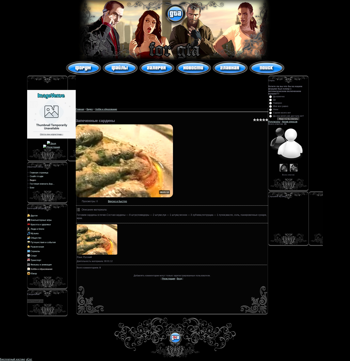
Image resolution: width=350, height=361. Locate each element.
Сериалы (35, 251)
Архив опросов (289, 121)
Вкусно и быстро (117, 201)
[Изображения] (97, 239)
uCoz (29, 359)
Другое (34, 215)
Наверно (277, 103)
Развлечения (37, 247)
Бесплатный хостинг (12, 359)
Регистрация (53, 147)
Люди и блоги (37, 229)
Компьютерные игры (41, 220)
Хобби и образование (41, 269)
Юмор (34, 273)
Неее (275, 109)
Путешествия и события (43, 242)
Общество (36, 238)
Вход (53, 143)
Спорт (34, 255)
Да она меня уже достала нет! (288, 116)
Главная (80, 109)
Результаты (274, 121)
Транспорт (36, 260)
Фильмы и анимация (41, 264)
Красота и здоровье (41, 224)
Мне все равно (280, 106)
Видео (89, 109)
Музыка (34, 233)
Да (274, 99)
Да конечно (279, 96)
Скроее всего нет (282, 112)
